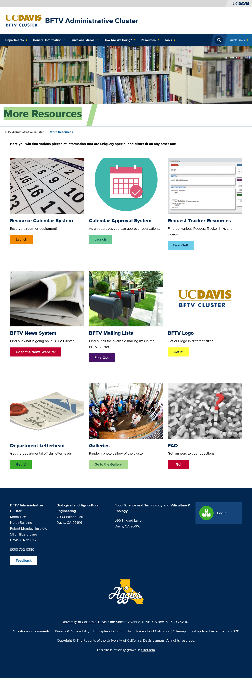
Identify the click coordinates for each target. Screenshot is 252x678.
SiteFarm (148, 649)
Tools (168, 40)
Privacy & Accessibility (72, 631)
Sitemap (179, 631)
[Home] (24, 20)
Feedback (24, 560)
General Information (47, 40)
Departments (14, 40)
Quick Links (237, 40)
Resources (148, 40)
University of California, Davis (84, 621)
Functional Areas (82, 40)
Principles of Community (112, 631)
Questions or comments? (32, 631)
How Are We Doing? (118, 40)
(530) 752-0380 (22, 549)
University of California (152, 631)
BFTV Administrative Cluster (91, 20)
